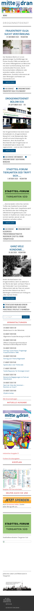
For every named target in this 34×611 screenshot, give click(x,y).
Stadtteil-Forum (17, 236)
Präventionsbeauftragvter (12, 234)
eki (25, 104)
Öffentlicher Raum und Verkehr (16, 304)
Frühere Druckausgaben (11, 459)
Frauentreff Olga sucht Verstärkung (17, 32)
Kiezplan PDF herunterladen (12, 489)
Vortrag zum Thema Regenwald (14, 359)
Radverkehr (7, 236)
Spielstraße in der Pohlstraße (13, 365)
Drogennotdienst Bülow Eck (17, 100)
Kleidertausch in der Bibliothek (13, 330)
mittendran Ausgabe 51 (11, 453)
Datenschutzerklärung (12, 608)
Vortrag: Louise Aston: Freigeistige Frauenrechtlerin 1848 (15, 351)
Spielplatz (16, 309)
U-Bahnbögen (24, 309)
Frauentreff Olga (9, 91)
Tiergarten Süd (8, 239)
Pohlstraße (7, 309)
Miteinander (18, 157)
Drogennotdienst (24, 88)
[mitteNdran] (18, 4)
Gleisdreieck (7, 231)
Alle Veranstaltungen (10, 399)
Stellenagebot (20, 91)
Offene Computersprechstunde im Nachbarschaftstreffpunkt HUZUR (15, 343)
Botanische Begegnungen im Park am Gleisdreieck (16, 378)
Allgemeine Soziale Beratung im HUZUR (16, 336)
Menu (5, 15)
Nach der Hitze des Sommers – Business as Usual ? (13, 386)
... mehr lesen (9, 82)
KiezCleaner (22, 307)
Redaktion (24, 37)
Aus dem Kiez (9, 88)
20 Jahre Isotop (8, 393)
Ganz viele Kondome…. (17, 248)
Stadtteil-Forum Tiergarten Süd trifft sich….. (17, 172)
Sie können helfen (13, 504)
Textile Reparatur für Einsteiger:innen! (16, 371)
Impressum (9, 604)
